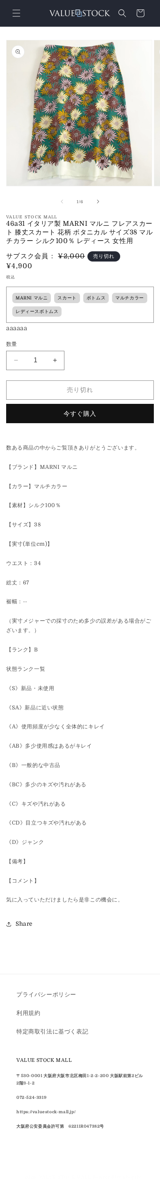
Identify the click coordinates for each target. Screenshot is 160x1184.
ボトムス (96, 298)
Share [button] (24, 923)
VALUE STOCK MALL (65, 1177)
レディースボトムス (37, 311)
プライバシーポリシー (46, 994)
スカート (66, 298)
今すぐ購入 (80, 413)
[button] (16, 13)
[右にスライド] (98, 201)
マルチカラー (129, 298)
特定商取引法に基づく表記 (52, 1031)
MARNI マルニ (32, 298)
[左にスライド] (62, 201)
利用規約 (28, 1013)
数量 (11, 344)
